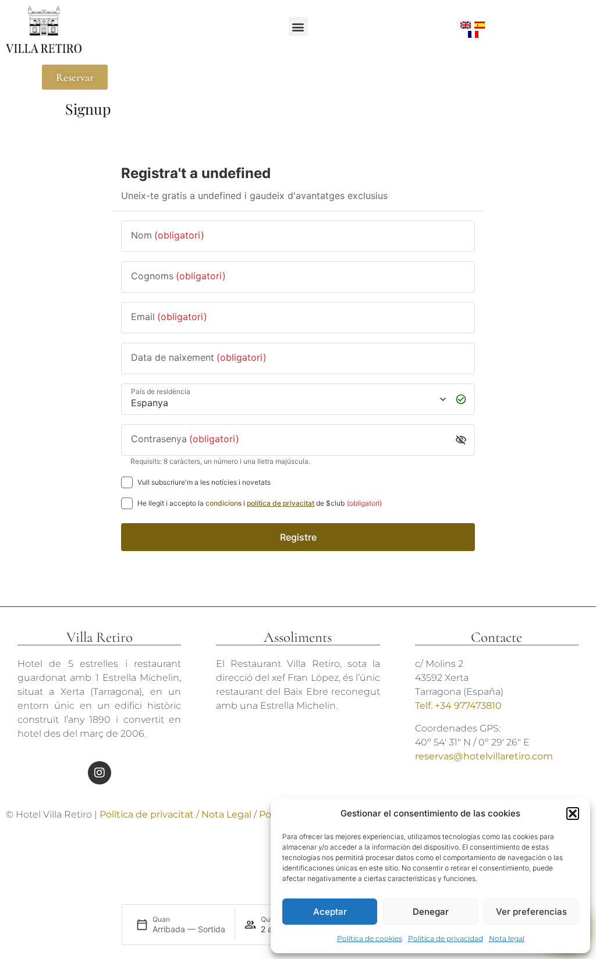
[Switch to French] (473, 34)
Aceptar (330, 911)
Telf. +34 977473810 (458, 705)
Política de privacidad (445, 938)
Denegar (431, 911)
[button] (573, 813)
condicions (223, 503)
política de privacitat (280, 503)
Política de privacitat (147, 814)
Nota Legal (227, 814)
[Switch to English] (465, 25)
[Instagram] (99, 772)
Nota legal (506, 938)
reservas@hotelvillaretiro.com (484, 756)
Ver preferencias (531, 911)
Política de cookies (369, 938)
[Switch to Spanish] (479, 25)
